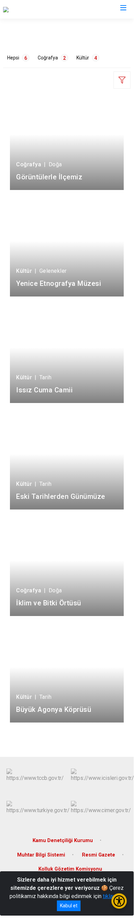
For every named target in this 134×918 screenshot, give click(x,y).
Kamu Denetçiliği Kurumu (63, 840)
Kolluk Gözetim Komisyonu (70, 869)
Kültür (86, 58)
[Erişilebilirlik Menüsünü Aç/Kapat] (119, 901)
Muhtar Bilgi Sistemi (41, 855)
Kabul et (68, 905)
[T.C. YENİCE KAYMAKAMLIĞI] (37, 9)
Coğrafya (52, 58)
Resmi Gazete (98, 855)
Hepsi (17, 58)
